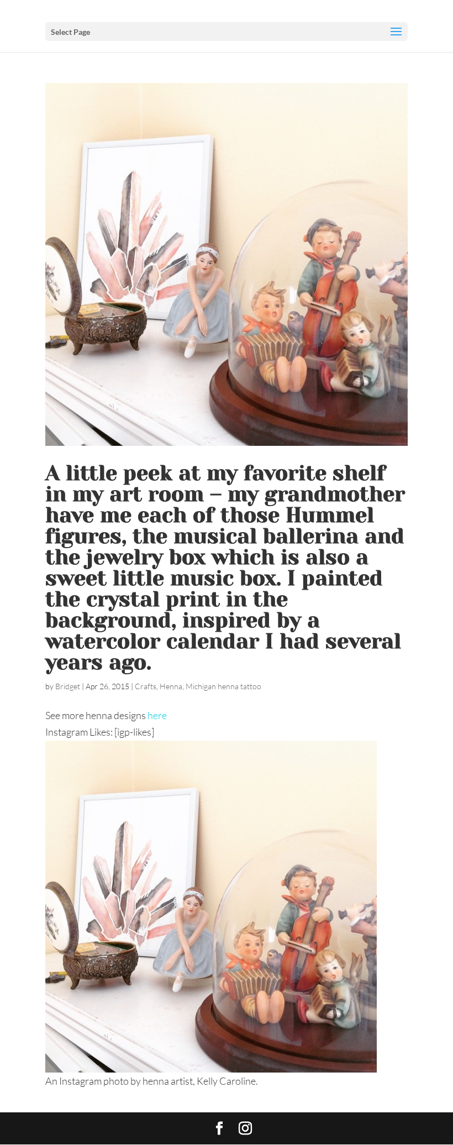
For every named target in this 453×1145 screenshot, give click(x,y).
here (157, 715)
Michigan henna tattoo (223, 686)
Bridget (67, 686)
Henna (171, 686)
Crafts (145, 686)
